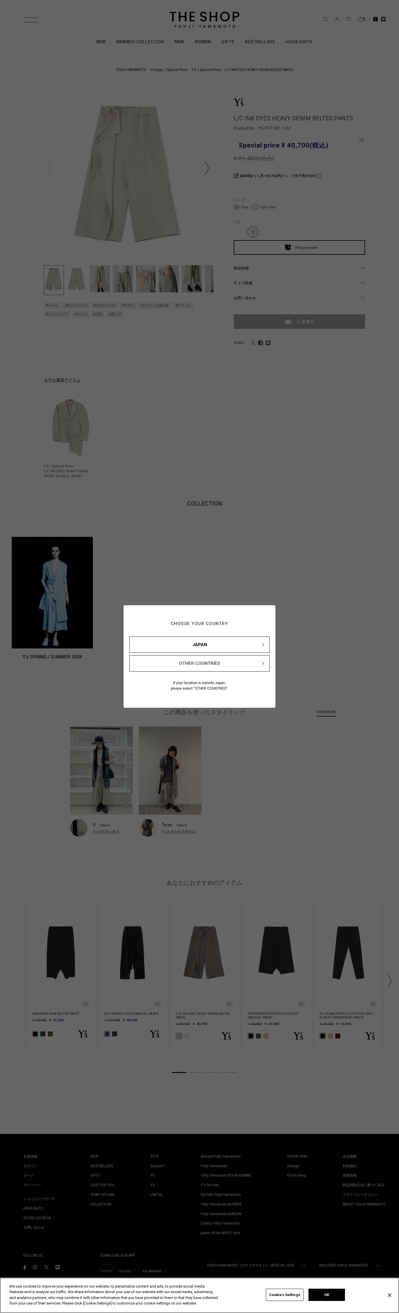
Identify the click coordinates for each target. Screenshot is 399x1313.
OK (326, 1295)
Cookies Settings (284, 1295)
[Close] (389, 1295)
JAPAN (199, 644)
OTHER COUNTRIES (199, 663)
